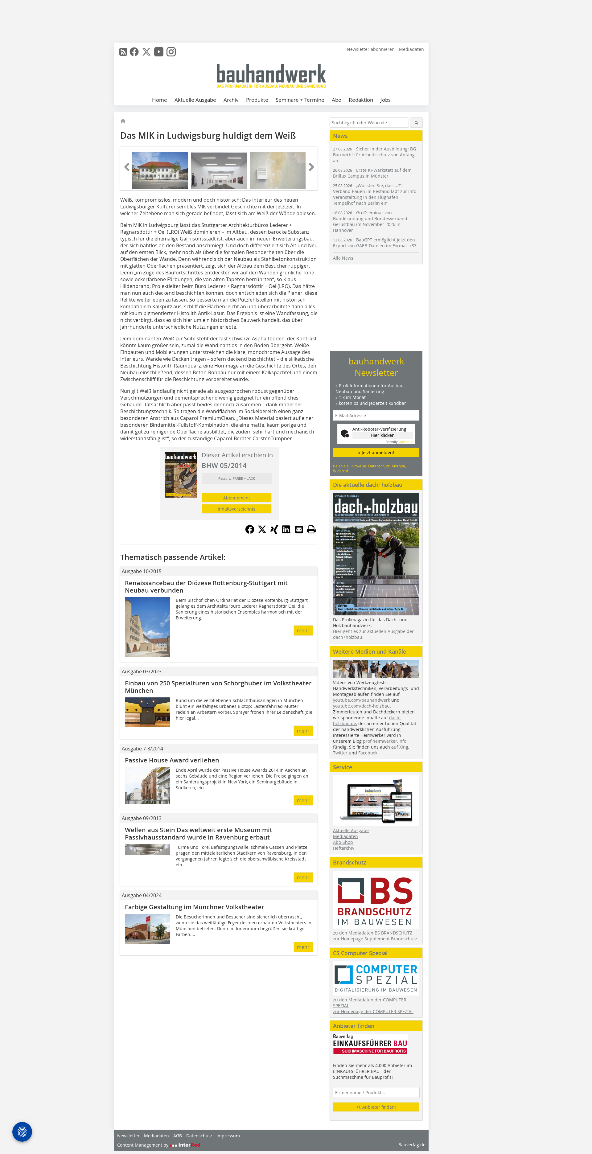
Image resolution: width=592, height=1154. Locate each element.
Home (159, 99)
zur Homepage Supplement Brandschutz (375, 939)
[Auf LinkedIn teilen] (287, 532)
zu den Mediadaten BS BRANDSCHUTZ (372, 933)
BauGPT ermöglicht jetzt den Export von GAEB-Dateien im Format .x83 (375, 242)
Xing (403, 747)
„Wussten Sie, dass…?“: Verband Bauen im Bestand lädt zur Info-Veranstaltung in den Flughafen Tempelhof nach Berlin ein (375, 194)
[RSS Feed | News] (123, 52)
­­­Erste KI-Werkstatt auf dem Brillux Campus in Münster (372, 173)
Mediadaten (411, 49)
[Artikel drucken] (311, 529)
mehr (303, 630)
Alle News (343, 258)
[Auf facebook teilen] (250, 532)
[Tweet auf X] (262, 532)
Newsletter (128, 1136)
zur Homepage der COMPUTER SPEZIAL (373, 1011)
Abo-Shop (343, 842)
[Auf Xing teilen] (274, 532)
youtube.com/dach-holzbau (361, 706)
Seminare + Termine (300, 99)
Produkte (257, 99)
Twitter (340, 753)
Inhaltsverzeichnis (236, 509)
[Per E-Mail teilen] (299, 529)
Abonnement (236, 498)
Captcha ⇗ (399, 442)
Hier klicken (383, 435)
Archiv (231, 99)
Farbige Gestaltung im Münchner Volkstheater (194, 907)
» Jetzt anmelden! (376, 452)
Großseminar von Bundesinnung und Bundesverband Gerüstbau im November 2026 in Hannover (370, 221)
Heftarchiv (343, 848)
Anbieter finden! (378, 1107)
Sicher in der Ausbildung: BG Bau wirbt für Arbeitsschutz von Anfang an (374, 154)
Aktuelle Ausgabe (195, 99)
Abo (336, 99)
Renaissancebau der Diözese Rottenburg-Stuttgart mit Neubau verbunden (206, 586)
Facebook (367, 753)
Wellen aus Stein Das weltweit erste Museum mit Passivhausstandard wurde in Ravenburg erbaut (198, 833)
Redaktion (361, 99)
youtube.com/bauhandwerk (361, 700)
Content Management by (143, 1145)
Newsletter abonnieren (371, 49)
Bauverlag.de (412, 1145)
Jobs (385, 99)
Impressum (228, 1136)
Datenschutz (199, 1136)
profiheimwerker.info (384, 741)
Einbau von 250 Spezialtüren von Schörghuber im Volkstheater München (218, 687)
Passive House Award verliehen (172, 760)
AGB (177, 1136)
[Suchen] (416, 122)
